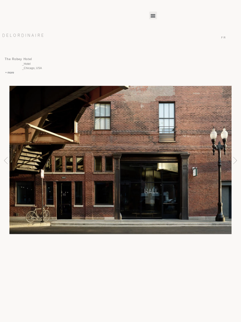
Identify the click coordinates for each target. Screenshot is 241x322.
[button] (153, 15)
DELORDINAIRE (23, 35)
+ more (9, 72)
